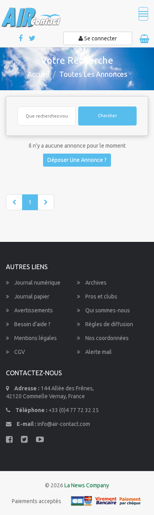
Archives (95, 282)
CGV (19, 352)
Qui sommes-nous (107, 310)
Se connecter (100, 38)
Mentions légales (35, 338)
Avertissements (33, 310)
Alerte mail (98, 352)
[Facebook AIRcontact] (21, 39)
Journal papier (31, 296)
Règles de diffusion (108, 324)
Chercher (107, 115)
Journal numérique (36, 282)
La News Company (86, 485)
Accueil (38, 74)
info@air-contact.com (64, 424)
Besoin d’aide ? (32, 324)
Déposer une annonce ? (77, 160)
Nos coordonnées (106, 338)
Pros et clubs (100, 296)
